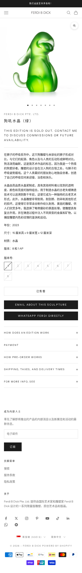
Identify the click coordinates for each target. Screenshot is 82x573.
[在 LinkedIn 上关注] (68, 518)
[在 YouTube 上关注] (47, 518)
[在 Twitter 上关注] (16, 518)
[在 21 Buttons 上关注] (16, 525)
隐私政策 (9, 481)
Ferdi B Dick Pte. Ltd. (22, 114)
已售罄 (41, 291)
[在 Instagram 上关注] (27, 518)
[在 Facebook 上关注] (6, 518)
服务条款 (9, 475)
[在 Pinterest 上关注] (37, 518)
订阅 (13, 446)
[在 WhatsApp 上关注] (6, 525)
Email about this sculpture (41, 304)
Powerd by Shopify (57, 545)
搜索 (7, 468)
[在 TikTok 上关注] (58, 518)
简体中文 (56, 537)
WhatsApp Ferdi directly (41, 315)
